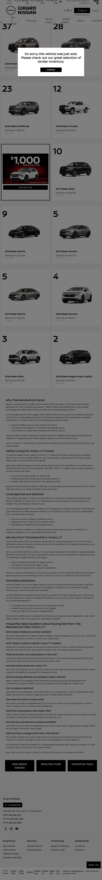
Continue (51, 69)
